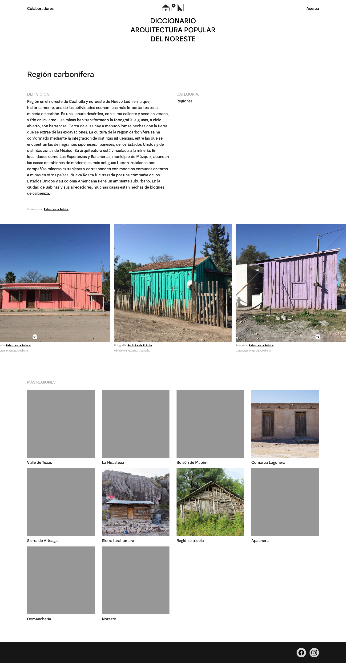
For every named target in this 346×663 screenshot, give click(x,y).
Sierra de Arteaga (42, 540)
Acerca (312, 8)
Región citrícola (190, 540)
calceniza (40, 192)
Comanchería (39, 618)
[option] (173, 290)
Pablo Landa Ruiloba (56, 209)
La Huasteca (113, 462)
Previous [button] (36, 337)
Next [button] (318, 337)
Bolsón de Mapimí (192, 462)
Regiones (185, 100)
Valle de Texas (39, 462)
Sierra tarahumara (118, 540)
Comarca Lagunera (268, 462)
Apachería (260, 540)
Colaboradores (40, 8)
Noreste (109, 618)
